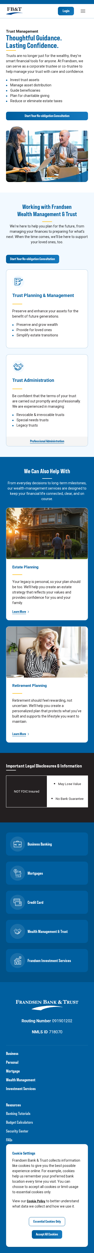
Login (66, 11)
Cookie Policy (36, 1201)
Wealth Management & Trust (48, 931)
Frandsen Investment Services (49, 960)
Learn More (19, 612)
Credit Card (35, 902)
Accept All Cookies (47, 1234)
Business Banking (40, 844)
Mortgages (35, 873)
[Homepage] (14, 11)
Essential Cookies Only (47, 1221)
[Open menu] (83, 11)
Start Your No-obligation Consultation (47, 116)
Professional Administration (47, 441)
